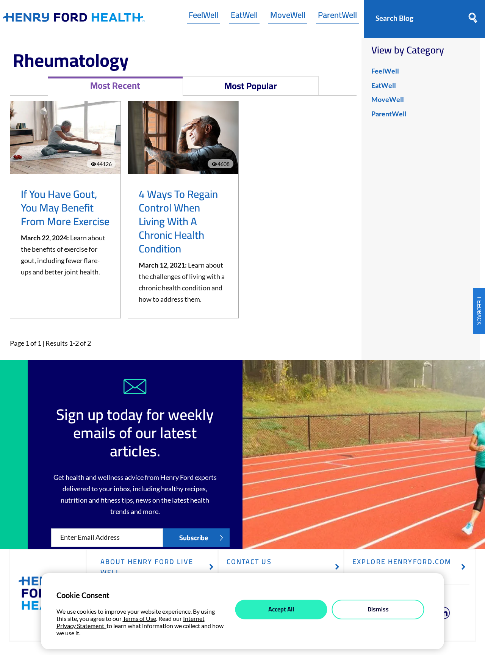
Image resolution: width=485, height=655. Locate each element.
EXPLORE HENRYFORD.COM (402, 561)
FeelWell (203, 17)
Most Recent (115, 85)
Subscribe (193, 537)
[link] (74, 19)
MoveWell (287, 17)
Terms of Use (139, 618)
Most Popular (250, 85)
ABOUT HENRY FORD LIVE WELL (147, 566)
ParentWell (337, 17)
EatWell (244, 17)
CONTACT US (249, 561)
